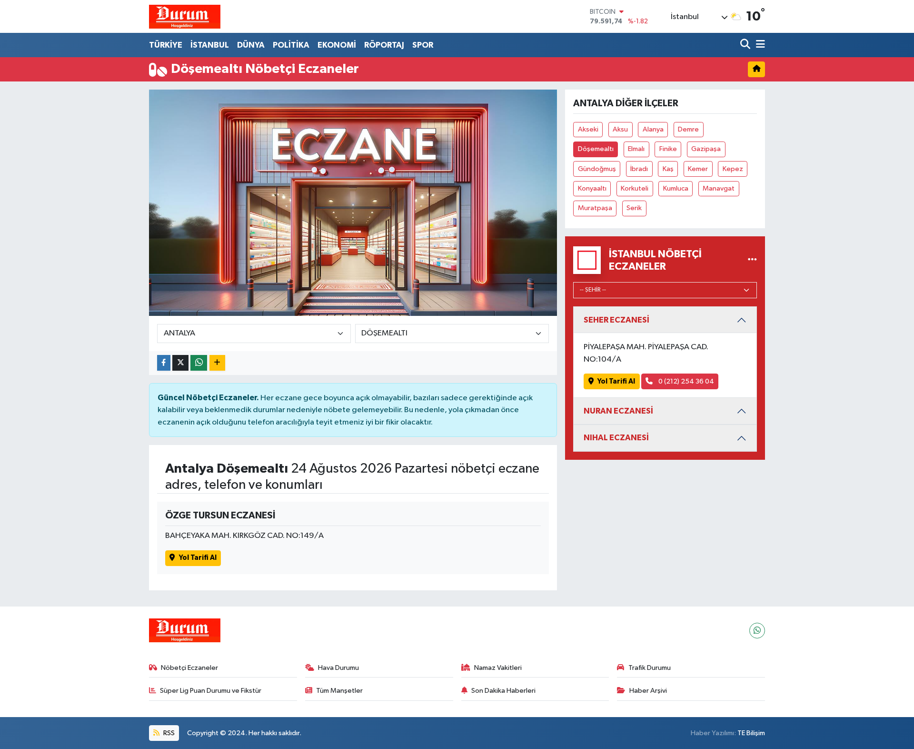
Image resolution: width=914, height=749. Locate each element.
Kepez (733, 168)
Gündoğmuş (597, 168)
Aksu (620, 129)
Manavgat (719, 188)
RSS (168, 733)
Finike (668, 148)
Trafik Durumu (649, 667)
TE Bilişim (751, 733)
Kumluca (675, 188)
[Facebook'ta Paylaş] (163, 363)
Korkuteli (634, 188)
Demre (688, 129)
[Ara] (746, 45)
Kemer (698, 168)
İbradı (639, 168)
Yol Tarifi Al (198, 557)
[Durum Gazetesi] (184, 16)
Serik (634, 208)
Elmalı (636, 148)
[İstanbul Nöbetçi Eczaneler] (752, 260)
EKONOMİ (337, 45)
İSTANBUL (209, 45)
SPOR (422, 45)
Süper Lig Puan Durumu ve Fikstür (210, 690)
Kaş (668, 168)
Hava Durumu (338, 667)
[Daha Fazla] (217, 363)
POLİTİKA (291, 45)
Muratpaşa (595, 208)
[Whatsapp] (757, 630)
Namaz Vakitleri (498, 667)
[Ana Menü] (758, 45)
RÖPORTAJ (384, 45)
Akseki (588, 129)
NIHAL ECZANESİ (616, 438)
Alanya (653, 129)
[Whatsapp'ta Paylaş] (198, 363)
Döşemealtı (596, 148)
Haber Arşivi (648, 690)
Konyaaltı (592, 188)
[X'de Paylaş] (180, 363)
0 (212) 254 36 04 (685, 381)
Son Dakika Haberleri (503, 690)
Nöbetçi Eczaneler (189, 667)
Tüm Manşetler (339, 690)
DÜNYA (251, 45)
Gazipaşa (706, 148)
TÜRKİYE (165, 45)
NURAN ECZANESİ (618, 411)
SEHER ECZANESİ (616, 320)
